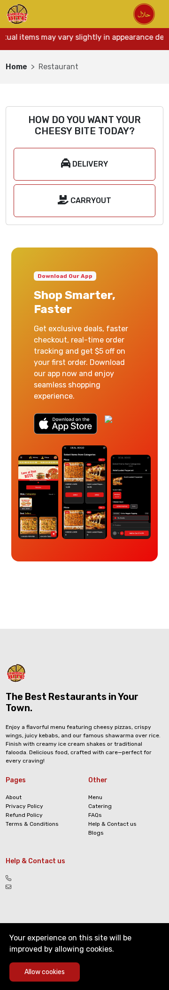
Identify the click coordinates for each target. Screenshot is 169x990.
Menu (95, 797)
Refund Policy (24, 815)
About (14, 797)
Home (16, 66)
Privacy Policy (24, 806)
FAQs (95, 815)
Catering (100, 806)
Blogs (96, 833)
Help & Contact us (112, 824)
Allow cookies (44, 972)
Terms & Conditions (32, 824)
